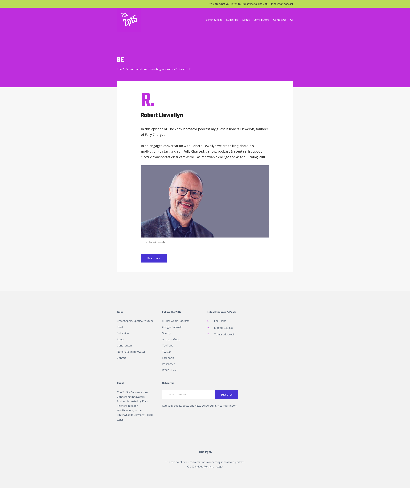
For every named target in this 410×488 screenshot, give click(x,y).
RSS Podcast (169, 370)
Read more (153, 258)
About (246, 19)
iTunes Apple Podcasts (175, 321)
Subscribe (232, 19)
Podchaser (168, 364)
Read (120, 327)
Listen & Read (214, 19)
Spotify (138, 321)
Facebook (168, 358)
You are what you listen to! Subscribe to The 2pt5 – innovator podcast (251, 4)
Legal (219, 466)
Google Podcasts (172, 327)
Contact (121, 358)
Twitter (166, 351)
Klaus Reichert (205, 466)
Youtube (148, 321)
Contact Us (279, 19)
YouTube (167, 345)
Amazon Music (171, 339)
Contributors (261, 19)
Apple (128, 321)
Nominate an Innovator (131, 351)
